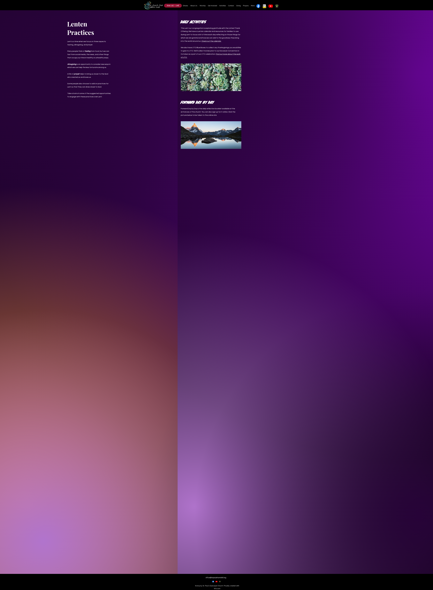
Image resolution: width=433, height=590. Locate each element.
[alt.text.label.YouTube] (270, 6)
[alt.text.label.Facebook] (258, 6)
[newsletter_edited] (264, 6)
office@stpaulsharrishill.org (216, 578)
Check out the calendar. (211, 41)
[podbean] (276, 6)
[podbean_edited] (220, 581)
